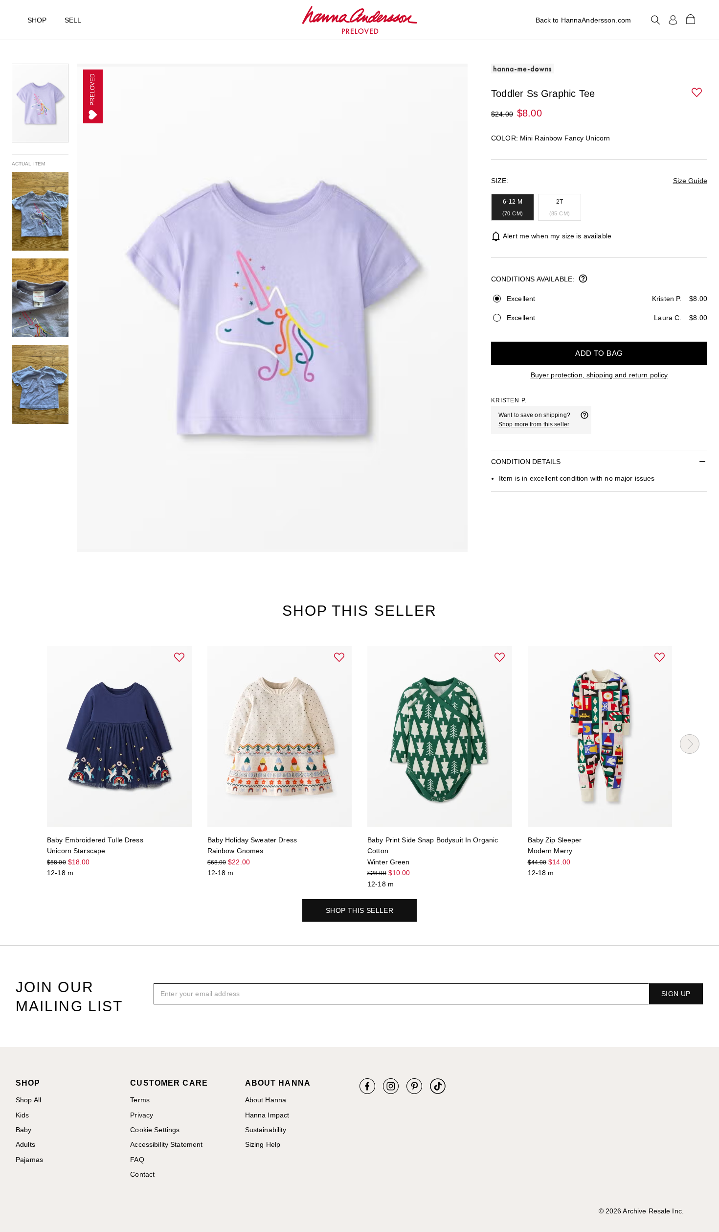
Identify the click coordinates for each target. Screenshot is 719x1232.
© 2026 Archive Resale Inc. (641, 1211)
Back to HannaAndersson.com (583, 20)
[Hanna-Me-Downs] (359, 20)
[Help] (584, 420)
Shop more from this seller (533, 424)
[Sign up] (673, 20)
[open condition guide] (583, 279)
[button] (697, 93)
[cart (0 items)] (690, 18)
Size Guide (690, 181)
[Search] (655, 20)
